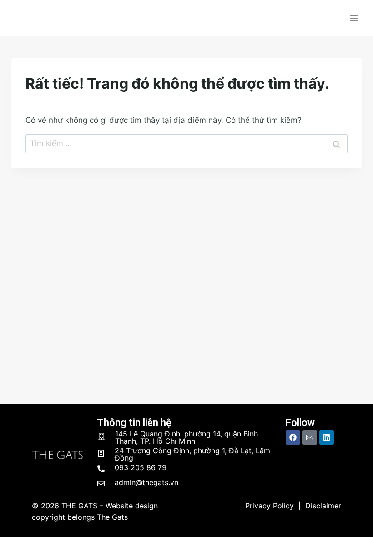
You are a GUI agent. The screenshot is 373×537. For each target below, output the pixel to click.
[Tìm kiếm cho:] (186, 143)
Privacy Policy (269, 505)
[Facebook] (293, 437)
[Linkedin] (326, 437)
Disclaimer (323, 505)
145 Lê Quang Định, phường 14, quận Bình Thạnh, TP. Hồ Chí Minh (186, 437)
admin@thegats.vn (146, 482)
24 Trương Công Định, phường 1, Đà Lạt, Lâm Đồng (192, 454)
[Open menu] (353, 18)
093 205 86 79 (140, 467)
